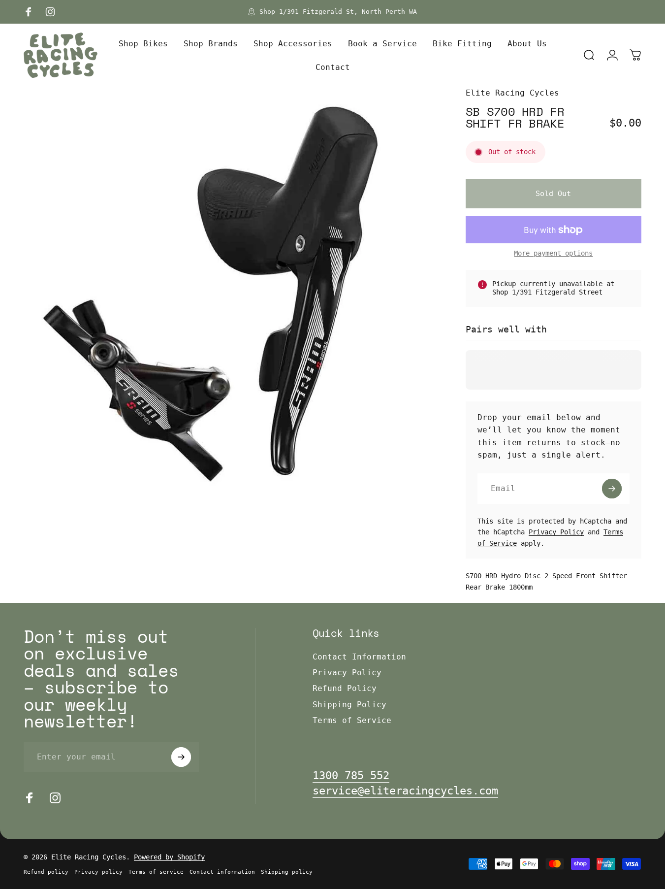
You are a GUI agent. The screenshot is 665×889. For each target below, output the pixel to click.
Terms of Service (352, 720)
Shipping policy (287, 872)
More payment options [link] (553, 253)
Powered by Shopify (169, 857)
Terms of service (156, 872)
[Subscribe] (612, 488)
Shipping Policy (349, 704)
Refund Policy (345, 688)
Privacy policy (98, 872)
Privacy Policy (556, 532)
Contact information (222, 872)
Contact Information (359, 656)
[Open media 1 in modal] (229, 292)
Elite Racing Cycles (512, 93)
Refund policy (46, 872)
